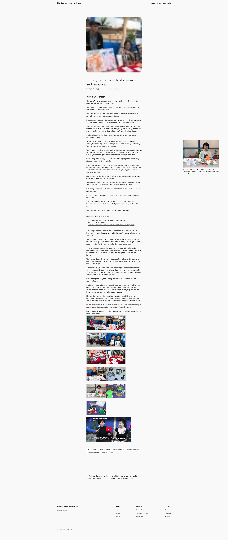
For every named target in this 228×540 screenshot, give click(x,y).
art (88, 449)
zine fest (104, 452)
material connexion (118, 449)
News (112, 89)
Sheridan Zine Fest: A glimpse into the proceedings (106, 220)
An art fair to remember (96, 222)
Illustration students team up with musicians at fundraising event (111, 225)
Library (94, 449)
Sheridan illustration (93, 452)
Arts (108, 89)
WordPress (69, 529)
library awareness (105, 449)
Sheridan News (118, 89)
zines (111, 452)
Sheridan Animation (133, 449)
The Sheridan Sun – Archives (69, 3)
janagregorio (102, 89)
